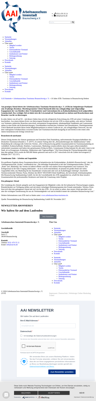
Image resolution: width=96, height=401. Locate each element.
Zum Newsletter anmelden (62, 372)
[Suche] (73, 22)
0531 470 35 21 (13, 243)
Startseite (8, 37)
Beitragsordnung (15, 56)
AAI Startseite (6, 98)
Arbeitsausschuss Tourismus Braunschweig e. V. (31, 98)
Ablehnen (25, 393)
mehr (81, 393)
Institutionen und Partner (18, 54)
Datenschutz (63, 293)
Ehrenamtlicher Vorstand (18, 50)
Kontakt (8, 62)
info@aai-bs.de (12, 245)
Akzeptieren (54, 393)
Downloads (9, 60)
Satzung (12, 58)
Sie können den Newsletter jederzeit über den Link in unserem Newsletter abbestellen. (47, 339)
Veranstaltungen (11, 39)
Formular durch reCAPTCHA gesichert (32, 353)
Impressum (53, 293)
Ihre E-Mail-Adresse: (29, 321)
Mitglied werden (15, 45)
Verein (11, 48)
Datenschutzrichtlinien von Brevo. (42, 366)
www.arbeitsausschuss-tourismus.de (54, 195)
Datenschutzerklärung (87, 397)
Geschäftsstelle (14, 52)
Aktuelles (8, 41)
